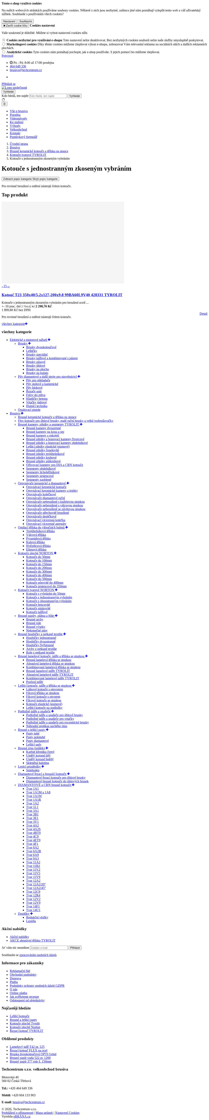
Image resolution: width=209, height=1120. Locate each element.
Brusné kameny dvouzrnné (43, 428)
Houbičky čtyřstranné (40, 645)
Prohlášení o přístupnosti (17, 1112)
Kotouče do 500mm (39, 579)
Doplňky (24, 913)
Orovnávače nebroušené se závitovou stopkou (55, 509)
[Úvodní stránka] (14, 87)
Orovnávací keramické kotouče (46, 487)
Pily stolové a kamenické (42, 384)
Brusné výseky (35, 626)
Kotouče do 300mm (39, 571)
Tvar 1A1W (34, 796)
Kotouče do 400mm (39, 575)
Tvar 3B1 (32, 814)
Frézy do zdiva (35, 395)
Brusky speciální (37, 354)
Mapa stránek (44, 1112)
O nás (13, 989)
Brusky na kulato (37, 373)
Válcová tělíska (36, 534)
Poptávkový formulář (23, 137)
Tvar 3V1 (32, 821)
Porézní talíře (34, 682)
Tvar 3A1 (32, 810)
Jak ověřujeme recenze (24, 996)
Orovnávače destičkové (41, 516)
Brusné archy (34, 619)
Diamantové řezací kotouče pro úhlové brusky (56, 777)
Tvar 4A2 (32, 825)
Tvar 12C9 (33, 891)
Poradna (15, 114)
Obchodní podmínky (23, 974)
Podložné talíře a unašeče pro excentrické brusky (57, 722)
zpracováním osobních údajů (37, 955)
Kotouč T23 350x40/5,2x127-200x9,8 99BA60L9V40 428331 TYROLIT (62, 295)
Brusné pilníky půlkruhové (43, 461)
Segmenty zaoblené (38, 479)
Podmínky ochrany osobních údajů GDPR (37, 985)
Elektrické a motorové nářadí (29, 340)
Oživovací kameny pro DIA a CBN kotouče (54, 465)
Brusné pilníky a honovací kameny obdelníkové (57, 443)
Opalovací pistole (29, 409)
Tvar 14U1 (33, 910)
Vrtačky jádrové (36, 402)
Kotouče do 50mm (38, 557)
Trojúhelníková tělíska (40, 531)
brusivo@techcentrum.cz (29, 1102)
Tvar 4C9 (32, 836)
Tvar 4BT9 (33, 832)
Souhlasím (25, 21)
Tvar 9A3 (32, 858)
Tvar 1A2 (32, 803)
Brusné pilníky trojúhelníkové (45, 454)
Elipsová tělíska (36, 549)
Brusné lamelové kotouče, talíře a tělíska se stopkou (51, 656)
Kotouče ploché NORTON (36, 553)
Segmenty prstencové (40, 476)
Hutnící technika (36, 406)
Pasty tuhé (32, 733)
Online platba (18, 993)
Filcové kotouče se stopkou (43, 700)
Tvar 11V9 (33, 877)
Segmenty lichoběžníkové (42, 472)
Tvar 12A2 (33, 880)
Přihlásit (75, 947)
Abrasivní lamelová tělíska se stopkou (50, 663)
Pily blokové (34, 387)
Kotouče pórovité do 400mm (44, 582)
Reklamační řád (20, 971)
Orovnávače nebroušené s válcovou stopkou (54, 505)
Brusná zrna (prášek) (32, 748)
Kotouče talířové (37, 612)
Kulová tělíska (35, 542)
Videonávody (18, 118)
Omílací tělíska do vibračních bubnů (41, 527)
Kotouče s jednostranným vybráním (49, 597)
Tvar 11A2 (33, 862)
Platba (14, 982)
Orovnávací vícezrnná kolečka (45, 520)
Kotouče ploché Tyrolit (25, 1023)
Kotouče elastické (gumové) (44, 704)
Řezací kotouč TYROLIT (26, 1031)
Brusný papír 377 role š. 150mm (30, 1061)
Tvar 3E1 (32, 818)
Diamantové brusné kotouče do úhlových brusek (57, 781)
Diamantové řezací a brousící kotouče (42, 774)
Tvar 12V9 (33, 902)
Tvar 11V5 (33, 873)
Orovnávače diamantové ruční (45, 498)
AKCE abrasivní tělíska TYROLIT (33, 940)
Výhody (15, 126)
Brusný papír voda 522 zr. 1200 (30, 1058)
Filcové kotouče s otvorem (43, 696)
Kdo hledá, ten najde (15, 95)
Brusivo (15, 413)
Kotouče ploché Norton (25, 1027)
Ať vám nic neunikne (16, 947)
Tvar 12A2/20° (36, 884)
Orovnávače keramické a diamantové (42, 483)
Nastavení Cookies (67, 1112)
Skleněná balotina (37, 763)
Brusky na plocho (37, 369)
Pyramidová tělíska (38, 538)
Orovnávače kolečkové (41, 494)
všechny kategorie (13, 324)
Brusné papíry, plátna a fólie (36, 615)
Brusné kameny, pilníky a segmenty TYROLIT (49, 424)
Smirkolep (32, 770)
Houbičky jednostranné (41, 638)
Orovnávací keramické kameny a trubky (52, 490)
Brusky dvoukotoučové (41, 347)
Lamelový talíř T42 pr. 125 (27, 1046)
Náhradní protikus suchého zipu (46, 726)
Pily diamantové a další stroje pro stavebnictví (48, 376)
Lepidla (31, 921)
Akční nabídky (19, 937)
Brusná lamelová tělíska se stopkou (48, 660)
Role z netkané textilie (40, 652)
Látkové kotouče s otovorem (44, 689)
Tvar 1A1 (32, 788)
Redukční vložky (37, 917)
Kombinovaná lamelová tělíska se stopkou (53, 667)
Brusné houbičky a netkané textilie (40, 634)
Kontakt (15, 133)
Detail (203, 313)
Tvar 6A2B (33, 851)
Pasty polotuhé (35, 737)
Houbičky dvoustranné (41, 641)
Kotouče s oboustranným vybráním (48, 601)
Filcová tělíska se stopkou (42, 693)
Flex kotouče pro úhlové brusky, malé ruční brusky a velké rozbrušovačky (65, 420)
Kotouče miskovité (38, 608)
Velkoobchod (18, 129)
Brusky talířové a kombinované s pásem (52, 358)
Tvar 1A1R (33, 799)
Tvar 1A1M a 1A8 (38, 792)
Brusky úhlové (35, 365)
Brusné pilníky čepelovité (42, 450)
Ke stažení (16, 122)
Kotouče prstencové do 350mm (46, 586)
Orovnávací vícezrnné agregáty (46, 523)
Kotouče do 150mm (39, 564)
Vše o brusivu (19, 111)
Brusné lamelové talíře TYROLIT (48, 671)
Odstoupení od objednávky (27, 1000)
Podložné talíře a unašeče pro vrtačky (50, 718)
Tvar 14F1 (33, 906)
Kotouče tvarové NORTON (36, 590)
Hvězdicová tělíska (38, 546)
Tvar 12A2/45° (36, 888)
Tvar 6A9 (32, 855)
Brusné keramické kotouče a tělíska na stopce (47, 417)
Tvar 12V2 (33, 899)
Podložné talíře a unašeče (34, 711)
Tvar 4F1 (32, 844)
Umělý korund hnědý (40, 759)
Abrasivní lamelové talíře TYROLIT (49, 674)
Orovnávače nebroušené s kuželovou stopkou (55, 501)
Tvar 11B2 (33, 866)
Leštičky (31, 351)
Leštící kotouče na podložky (44, 707)
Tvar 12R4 (33, 895)
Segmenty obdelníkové (41, 468)
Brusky (23, 343)
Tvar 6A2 (32, 847)
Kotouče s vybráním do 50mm (45, 593)
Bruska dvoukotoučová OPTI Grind (33, 1054)
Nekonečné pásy (37, 630)
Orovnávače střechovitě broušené (47, 512)
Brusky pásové (35, 362)
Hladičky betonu (37, 398)
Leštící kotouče (19, 1016)
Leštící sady (33, 744)
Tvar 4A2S (33, 829)
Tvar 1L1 (32, 807)
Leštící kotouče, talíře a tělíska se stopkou (45, 685)
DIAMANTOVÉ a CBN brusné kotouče (45, 785)
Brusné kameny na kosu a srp (45, 431)
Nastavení (9, 21)
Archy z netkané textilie (41, 649)
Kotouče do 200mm (39, 568)
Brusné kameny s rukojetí (42, 435)
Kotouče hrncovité (38, 604)
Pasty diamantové (37, 741)
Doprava (15, 978)
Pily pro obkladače (38, 380)
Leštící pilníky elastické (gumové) (48, 446)
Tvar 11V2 (33, 869)
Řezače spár (34, 391)
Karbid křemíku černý (40, 752)
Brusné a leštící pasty (32, 729)
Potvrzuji (7, 55)
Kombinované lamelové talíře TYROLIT (52, 678)
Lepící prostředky (29, 766)
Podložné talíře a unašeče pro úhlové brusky (54, 715)
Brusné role (33, 623)
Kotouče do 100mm (39, 560)
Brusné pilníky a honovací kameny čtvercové (55, 439)
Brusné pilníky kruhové (41, 457)
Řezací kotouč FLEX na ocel (28, 1050)
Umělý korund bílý (38, 755)
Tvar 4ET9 (33, 840)
